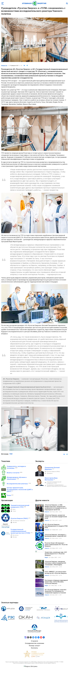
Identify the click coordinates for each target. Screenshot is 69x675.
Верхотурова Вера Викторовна (51, 479)
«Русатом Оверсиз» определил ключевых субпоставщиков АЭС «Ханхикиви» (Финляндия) (55, 563)
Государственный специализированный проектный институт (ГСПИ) (20, 531)
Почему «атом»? (34, 645)
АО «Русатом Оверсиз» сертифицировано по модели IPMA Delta (56, 526)
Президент (50, 473)
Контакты (34, 648)
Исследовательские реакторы (17, 483)
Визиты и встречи (13, 473)
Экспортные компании (19, 520)
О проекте (34, 641)
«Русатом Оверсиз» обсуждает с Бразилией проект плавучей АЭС (55, 535)
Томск (9, 495)
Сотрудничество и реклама (34, 643)
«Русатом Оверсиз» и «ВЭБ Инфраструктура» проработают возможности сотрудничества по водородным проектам (56, 507)
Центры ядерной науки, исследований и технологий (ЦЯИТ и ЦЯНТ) (20, 489)
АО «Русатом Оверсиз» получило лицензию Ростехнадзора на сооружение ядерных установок (55, 591)
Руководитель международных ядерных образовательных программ (57, 485)
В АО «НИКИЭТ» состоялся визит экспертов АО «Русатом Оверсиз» (56, 572)
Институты (15, 535)
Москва (15, 522)
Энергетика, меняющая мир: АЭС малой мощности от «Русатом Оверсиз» (56, 553)
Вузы (14, 509)
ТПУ (10, 454)
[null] (24, 65)
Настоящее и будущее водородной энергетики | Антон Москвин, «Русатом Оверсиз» (56, 581)
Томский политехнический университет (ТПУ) (54, 482)
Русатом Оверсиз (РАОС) (53, 471)
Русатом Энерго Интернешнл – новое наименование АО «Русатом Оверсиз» (56, 544)
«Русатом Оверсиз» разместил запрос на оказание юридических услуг (56, 516)
